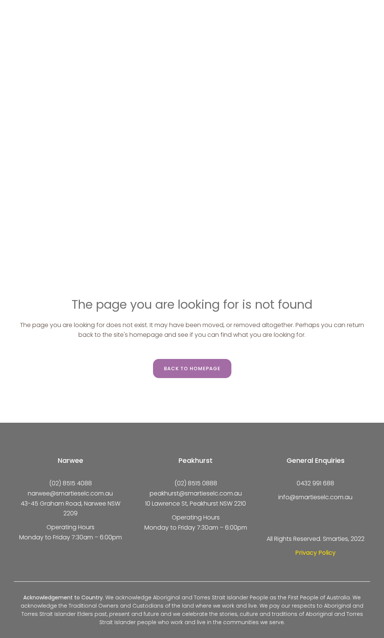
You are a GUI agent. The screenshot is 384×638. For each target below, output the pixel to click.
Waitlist (271, 27)
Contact (317, 10)
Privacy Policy (315, 552)
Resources (42, 27)
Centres (91, 10)
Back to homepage (192, 368)
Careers (272, 10)
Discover (40, 10)
